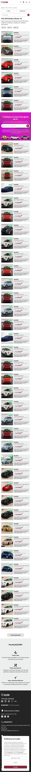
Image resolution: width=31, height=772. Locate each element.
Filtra (8, 11)
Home (2, 7)
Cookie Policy (10, 752)
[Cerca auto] (20, 2)
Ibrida (15, 27)
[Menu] (29, 2)
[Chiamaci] (26, 2)
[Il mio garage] (23, 2)
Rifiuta (15, 762)
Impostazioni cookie (15, 758)
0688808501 (7, 722)
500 (10, 7)
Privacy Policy (20, 752)
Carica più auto (16, 635)
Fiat (7, 7)
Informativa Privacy (7, 130)
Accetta (15, 767)
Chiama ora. (4, 728)
